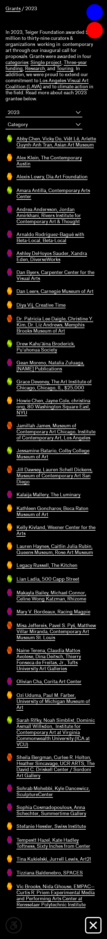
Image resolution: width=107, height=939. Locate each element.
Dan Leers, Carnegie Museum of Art (55, 291)
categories (16, 62)
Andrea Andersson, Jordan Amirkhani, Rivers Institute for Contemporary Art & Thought (48, 215)
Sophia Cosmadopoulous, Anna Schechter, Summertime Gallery (51, 810)
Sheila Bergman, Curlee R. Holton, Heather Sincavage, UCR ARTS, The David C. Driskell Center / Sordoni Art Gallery (55, 766)
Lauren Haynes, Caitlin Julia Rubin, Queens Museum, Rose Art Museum (54, 549)
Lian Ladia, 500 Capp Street (47, 579)
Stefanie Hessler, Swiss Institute (51, 826)
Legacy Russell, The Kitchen (46, 565)
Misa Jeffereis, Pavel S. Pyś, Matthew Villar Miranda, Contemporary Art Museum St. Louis (56, 631)
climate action (73, 86)
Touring (65, 68)
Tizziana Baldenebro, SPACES (49, 873)
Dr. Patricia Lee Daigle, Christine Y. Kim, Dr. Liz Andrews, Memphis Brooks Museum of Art (54, 325)
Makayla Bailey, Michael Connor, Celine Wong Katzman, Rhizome (51, 596)
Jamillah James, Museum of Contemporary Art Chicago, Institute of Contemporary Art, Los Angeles (55, 432)
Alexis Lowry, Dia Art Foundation (52, 176)
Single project (45, 62)
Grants (13, 8)
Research (35, 68)
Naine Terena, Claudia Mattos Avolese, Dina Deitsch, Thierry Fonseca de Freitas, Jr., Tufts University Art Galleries (48, 659)
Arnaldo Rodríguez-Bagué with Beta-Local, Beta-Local (50, 237)
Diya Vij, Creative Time (41, 305)
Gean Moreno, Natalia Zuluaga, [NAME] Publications (50, 366)
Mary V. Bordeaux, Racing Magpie (53, 611)
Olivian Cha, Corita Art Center (48, 681)
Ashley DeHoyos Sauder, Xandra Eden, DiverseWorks (51, 256)
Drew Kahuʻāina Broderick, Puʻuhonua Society (45, 347)
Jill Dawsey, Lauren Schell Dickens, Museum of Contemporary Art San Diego (54, 475)
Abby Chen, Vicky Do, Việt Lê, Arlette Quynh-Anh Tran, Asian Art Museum (56, 142)
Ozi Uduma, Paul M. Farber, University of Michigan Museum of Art (53, 701)
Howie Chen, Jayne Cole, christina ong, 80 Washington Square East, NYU (53, 407)
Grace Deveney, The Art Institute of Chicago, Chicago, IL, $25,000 (54, 384)
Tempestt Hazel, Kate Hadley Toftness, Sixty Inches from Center (53, 843)
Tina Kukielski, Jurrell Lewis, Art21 (53, 859)
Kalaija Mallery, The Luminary (48, 494)
